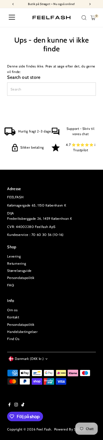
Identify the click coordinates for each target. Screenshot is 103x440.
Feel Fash (43, 429)
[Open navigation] (12, 17)
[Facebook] (9, 405)
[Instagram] (16, 405)
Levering (14, 256)
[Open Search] (84, 17)
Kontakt (13, 317)
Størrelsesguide (19, 271)
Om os (12, 310)
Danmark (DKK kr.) (29, 359)
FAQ (10, 285)
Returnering (16, 263)
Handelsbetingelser (22, 332)
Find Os (13, 339)
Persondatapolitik (21, 278)
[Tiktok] (23, 405)
